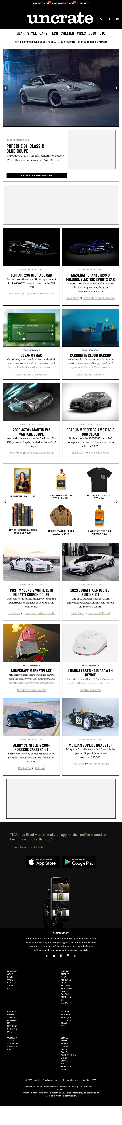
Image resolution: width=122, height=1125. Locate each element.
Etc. (9, 988)
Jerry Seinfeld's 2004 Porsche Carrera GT (31, 747)
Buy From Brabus (99, 452)
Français (66, 1017)
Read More (14, 293)
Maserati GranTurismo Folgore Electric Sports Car (90, 277)
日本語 (64, 1023)
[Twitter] (47, 955)
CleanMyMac (31, 355)
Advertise (13, 1043)
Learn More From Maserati (99, 297)
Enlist (10, 1049)
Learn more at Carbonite (90, 374)
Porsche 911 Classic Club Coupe (25, 148)
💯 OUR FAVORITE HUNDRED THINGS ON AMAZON (83, 41)
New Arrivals (66, 978)
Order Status (11, 1016)
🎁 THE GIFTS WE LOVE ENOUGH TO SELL (35, 41)
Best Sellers (65, 984)
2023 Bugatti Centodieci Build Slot (90, 592)
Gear (21, 33)
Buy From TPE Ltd (99, 612)
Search (101, 19)
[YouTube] (54, 955)
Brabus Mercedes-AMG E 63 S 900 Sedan (91, 432)
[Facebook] (61, 955)
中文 (63, 1026)
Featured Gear (31, 350)
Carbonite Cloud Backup (90, 355)
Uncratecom (41, 3)
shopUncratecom (63, 3)
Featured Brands (66, 990)
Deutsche (66, 1020)
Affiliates (12, 1046)
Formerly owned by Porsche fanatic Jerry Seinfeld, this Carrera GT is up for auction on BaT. (31, 757)
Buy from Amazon (90, 689)
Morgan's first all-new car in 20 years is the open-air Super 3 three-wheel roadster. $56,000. (90, 753)
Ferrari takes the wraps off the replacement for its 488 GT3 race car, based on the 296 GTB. (31, 283)
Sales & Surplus (66, 995)
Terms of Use (64, 1045)
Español (66, 1014)
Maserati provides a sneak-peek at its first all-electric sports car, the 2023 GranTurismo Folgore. (90, 287)
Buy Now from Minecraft (31, 689)
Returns (12, 1026)
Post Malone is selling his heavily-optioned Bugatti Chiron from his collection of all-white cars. (31, 602)
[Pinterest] (74, 955)
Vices (81, 33)
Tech (54, 33)
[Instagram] (67, 955)
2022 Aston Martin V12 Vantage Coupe (31, 432)
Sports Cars (21, 140)
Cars (43, 33)
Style (32, 33)
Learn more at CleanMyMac (31, 374)
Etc (102, 33)
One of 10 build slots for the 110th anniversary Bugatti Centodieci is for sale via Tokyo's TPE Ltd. (90, 602)
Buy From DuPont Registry (40, 612)
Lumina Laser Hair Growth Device (90, 673)
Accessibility (68, 1055)
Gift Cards (64, 1001)
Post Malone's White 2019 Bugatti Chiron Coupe (31, 592)
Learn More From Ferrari (40, 293)
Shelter (67, 33)
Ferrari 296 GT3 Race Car (31, 275)
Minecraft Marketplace (31, 670)
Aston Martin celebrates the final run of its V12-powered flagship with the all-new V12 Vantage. (31, 442)
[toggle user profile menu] (110, 19)
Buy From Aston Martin (40, 452)
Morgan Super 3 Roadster (90, 745)
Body (92, 33)
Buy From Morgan (99, 763)
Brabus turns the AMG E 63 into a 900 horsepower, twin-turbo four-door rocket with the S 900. (90, 442)
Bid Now (40, 767)
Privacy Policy (65, 1050)
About (10, 1040)
